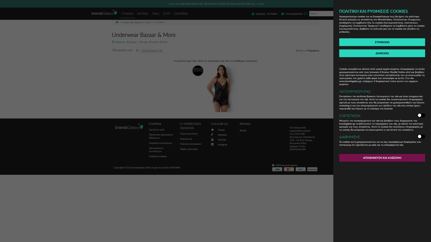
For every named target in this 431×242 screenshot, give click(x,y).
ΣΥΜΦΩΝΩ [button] (382, 42)
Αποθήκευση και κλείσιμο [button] (382, 158)
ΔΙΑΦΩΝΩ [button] (382, 53)
